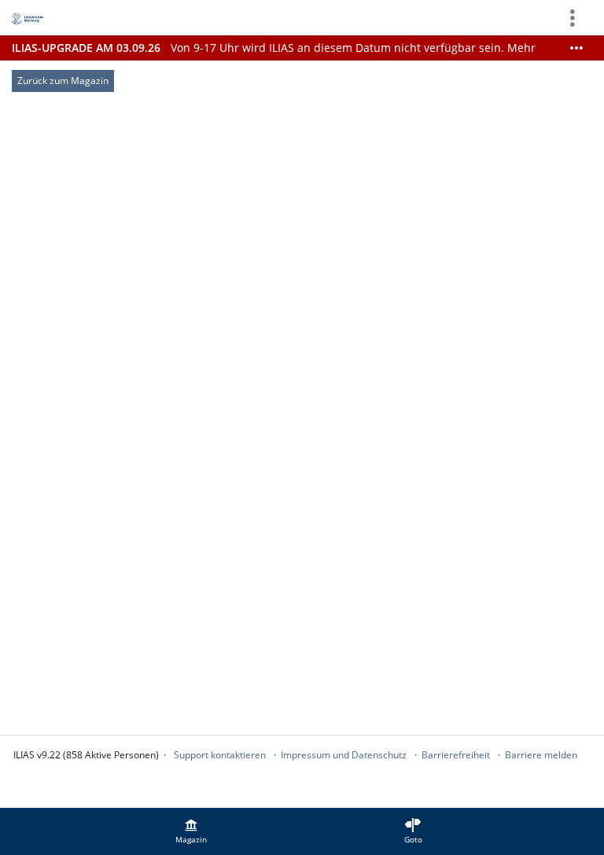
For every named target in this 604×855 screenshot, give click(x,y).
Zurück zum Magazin (63, 80)
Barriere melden (541, 754)
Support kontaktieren (220, 754)
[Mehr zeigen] (576, 48)
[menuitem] (191, 831)
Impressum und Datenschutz (344, 754)
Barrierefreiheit (456, 754)
